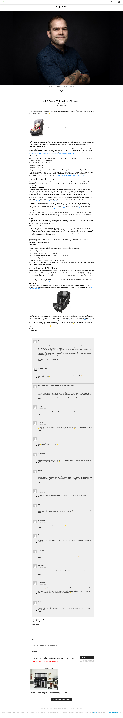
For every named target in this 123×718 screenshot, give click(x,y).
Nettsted (34, 651)
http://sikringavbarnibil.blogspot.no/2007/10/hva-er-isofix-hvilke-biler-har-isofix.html (51, 153)
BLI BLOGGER (78, 708)
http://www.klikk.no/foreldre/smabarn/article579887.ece (44, 201)
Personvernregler (84, 661)
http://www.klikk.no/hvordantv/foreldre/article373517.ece (69, 175)
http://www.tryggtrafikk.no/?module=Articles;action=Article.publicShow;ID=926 (67, 208)
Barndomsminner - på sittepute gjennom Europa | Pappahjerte (56, 385)
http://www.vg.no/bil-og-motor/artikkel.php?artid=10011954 (64, 281)
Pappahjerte (61, 7)
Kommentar (36, 624)
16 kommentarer (61, 103)
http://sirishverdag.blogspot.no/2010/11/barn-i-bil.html (49, 358)
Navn (34, 639)
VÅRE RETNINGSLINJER (46, 708)
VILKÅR (64, 708)
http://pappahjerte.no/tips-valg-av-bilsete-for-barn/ (75, 397)
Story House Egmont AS (114, 712)
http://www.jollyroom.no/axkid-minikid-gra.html (79, 320)
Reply (39, 360)
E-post (44, 645)
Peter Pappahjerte (43, 368)
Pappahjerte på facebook (42, 326)
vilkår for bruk (89, 661)
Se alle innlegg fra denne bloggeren (61, 699)
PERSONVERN (57, 708)
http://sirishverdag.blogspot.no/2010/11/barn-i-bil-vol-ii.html (50, 359)
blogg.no (95, 712)
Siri (39, 340)
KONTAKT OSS (70, 708)
